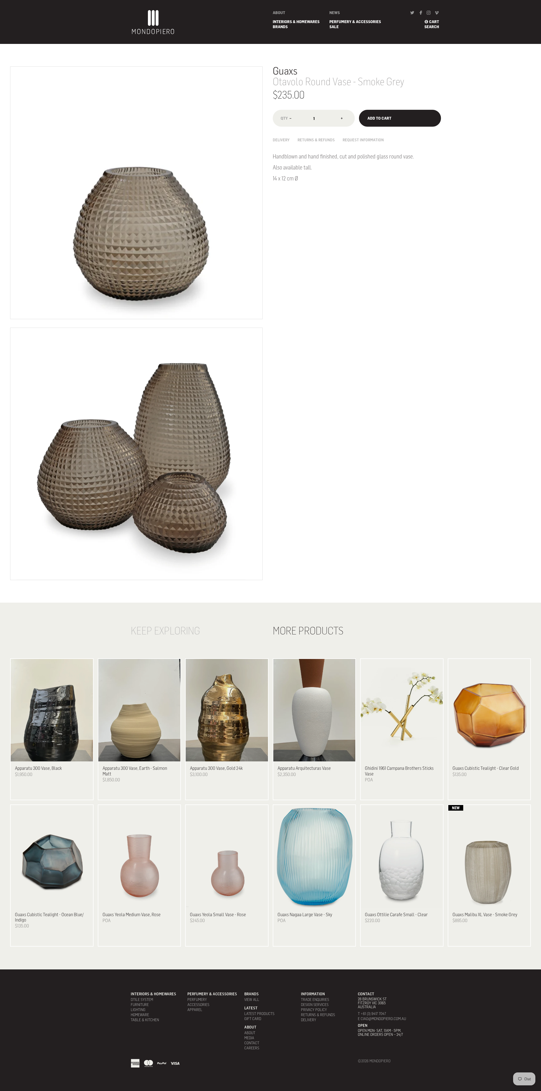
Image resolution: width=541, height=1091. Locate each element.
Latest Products (259, 1014)
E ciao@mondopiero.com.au (382, 1019)
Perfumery (197, 999)
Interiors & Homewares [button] (296, 22)
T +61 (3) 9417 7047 (372, 1014)
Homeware (140, 1015)
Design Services (315, 1005)
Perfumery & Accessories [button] (355, 22)
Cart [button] (434, 22)
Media (249, 1038)
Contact (251, 1043)
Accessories (198, 1005)
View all (251, 999)
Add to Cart (379, 118)
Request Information (363, 140)
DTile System (142, 999)
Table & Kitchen (145, 1020)
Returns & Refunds (316, 140)
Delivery (281, 140)
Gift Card (252, 1019)
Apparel (194, 1010)
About (279, 13)
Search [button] (431, 27)
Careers (251, 1048)
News (334, 13)
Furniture (140, 1005)
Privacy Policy (314, 1010)
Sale (334, 27)
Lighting (138, 1010)
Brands (280, 27)
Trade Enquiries (315, 999)
